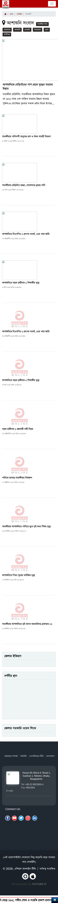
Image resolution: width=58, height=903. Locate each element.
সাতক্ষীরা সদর (42, 24)
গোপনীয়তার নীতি (36, 756)
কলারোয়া (37, 29)
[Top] (54, 886)
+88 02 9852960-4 (34, 784)
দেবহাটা (27, 29)
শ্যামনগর (7, 29)
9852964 (30, 787)
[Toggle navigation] (52, 4)
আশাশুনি (17, 29)
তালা (46, 29)
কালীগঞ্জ (7, 34)
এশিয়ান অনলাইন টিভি (25, 868)
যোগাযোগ (50, 756)
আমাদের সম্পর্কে (11, 756)
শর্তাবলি (23, 756)
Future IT (39, 884)
